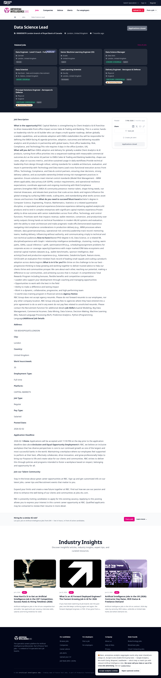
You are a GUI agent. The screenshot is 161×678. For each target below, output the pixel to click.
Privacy (107, 649)
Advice (60, 10)
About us (108, 641)
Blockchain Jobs (133, 645)
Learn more (141, 519)
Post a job (150, 10)
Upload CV (137, 10)
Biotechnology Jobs (135, 641)
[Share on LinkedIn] (133, 126)
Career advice (65, 649)
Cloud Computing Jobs (136, 649)
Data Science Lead (38, 17)
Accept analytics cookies (108, 671)
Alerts (70, 10)
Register (153, 3)
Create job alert (130, 137)
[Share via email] (140, 126)
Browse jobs (64, 641)
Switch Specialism (130, 3)
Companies (48, 10)
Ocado (65, 56)
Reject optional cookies (130, 671)
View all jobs (142, 45)
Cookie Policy (125, 666)
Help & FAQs (109, 645)
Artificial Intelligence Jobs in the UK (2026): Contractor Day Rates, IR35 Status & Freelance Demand (126, 599)
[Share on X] (137, 126)
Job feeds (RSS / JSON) (68, 661)
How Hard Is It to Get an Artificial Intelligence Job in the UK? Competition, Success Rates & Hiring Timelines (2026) (33, 599)
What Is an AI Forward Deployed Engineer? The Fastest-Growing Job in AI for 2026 (80, 597)
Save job (131, 131)
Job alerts (63, 653)
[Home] (15, 17)
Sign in (143, 3)
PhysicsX (111, 73)
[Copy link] (144, 126)
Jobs (37, 10)
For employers (83, 10)
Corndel (21, 56)
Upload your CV (65, 657)
